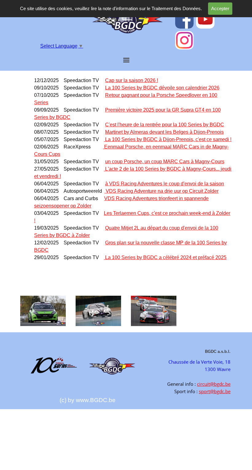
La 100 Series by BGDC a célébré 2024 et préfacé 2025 (165, 257)
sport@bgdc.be (214, 391)
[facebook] (184, 19)
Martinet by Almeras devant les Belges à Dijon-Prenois (164, 132)
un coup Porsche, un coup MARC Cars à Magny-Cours (164, 161)
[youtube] (205, 19)
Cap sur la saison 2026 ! (131, 80)
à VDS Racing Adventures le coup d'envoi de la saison (164, 183)
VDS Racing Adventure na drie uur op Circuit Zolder (161, 191)
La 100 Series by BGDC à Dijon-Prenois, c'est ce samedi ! (168, 139)
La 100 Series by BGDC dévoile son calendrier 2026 (162, 87)
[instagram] (184, 40)
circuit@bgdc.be (213, 384)
